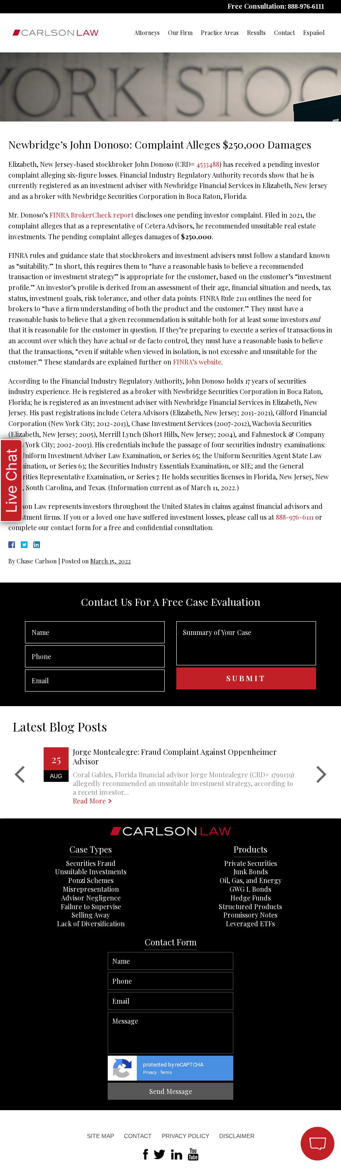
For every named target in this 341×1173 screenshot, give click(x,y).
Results (256, 33)
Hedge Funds (250, 897)
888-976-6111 (306, 6)
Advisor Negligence (91, 897)
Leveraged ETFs (250, 923)
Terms (166, 1072)
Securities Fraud (91, 863)
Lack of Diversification (91, 923)
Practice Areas (220, 33)
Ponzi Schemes (91, 880)
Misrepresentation (91, 889)
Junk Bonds (250, 871)
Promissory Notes (250, 914)
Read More (89, 801)
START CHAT (278, 1099)
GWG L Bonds (250, 889)
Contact (284, 33)
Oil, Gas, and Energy (251, 880)
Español (313, 33)
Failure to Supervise (91, 906)
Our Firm (180, 33)
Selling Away (91, 914)
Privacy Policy (185, 1136)
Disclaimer (237, 1136)
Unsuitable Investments (90, 871)
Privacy (150, 1072)
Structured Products (250, 906)
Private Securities (250, 863)
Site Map (100, 1136)
